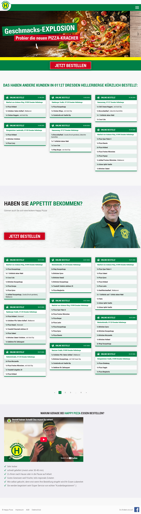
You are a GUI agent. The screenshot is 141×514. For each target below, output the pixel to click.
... (75, 392)
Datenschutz (36, 510)
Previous (2, 34)
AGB (27, 510)
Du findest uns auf (126, 510)
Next (138, 34)
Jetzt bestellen (70, 65)
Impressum (19, 510)
